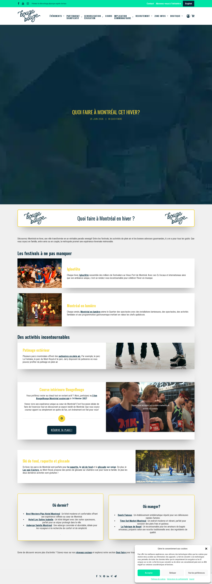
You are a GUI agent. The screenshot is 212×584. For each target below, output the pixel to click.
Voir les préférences (196, 573)
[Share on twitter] (100, 576)
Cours (108, 15)
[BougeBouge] (29, 16)
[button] (206, 548)
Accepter (149, 573)
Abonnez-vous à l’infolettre (168, 3)
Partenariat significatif (73, 17)
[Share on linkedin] (108, 576)
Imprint (191, 579)
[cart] (192, 15)
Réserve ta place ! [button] (61, 430)
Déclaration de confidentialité (177, 579)
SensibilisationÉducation (92, 17)
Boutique (175, 15)
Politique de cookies (158, 579)
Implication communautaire (122, 17)
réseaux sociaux (84, 552)
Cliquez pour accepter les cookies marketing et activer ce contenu (150, 407)
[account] (188, 15)
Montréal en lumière (90, 311)
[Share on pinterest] (104, 576)
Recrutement (143, 15)
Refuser (172, 573)
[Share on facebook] (96, 576)
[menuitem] (151, 3)
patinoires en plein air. (70, 356)
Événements (56, 15)
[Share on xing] (111, 576)
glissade (102, 467)
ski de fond (87, 467)
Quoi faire (116, 119)
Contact (150, 3)
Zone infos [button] (160, 15)
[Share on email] (115, 576)
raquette (74, 467)
